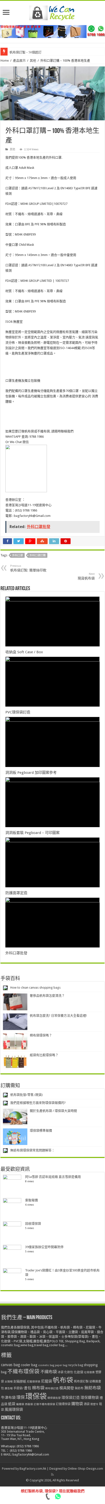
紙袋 (11, 1404)
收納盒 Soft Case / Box (24, 652)
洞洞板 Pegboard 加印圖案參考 (31, 772)
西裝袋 (29, 1404)
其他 (33, 60)
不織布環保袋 (23, 1371)
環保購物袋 (90, 1397)
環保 (20, 1397)
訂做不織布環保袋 (44, 1404)
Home (4, 60)
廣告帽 (9, 1388)
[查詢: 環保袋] (52, 31)
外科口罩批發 (16, 953)
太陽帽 (9, 1381)
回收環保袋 (33, 1223)
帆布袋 (63, 1380)
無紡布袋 (92, 1387)
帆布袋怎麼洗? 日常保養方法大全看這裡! (58, 1015)
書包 (27, 1388)
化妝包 (68, 1372)
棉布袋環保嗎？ (41, 1035)
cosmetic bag (46, 1365)
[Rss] (52, 1474)
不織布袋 (48, 1371)
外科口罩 (17, 555)
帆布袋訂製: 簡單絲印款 (28, 568)
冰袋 (60, 1372)
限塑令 (94, 1404)
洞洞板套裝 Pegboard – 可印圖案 (32, 833)
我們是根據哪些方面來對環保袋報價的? (38, 1103)
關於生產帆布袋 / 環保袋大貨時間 (53, 1111)
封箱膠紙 (19, 1381)
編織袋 (20, 1404)
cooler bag (29, 1365)
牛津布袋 (8, 1397)
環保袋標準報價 (41, 1130)
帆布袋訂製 (81, 1381)
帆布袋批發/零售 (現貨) (26, 1095)
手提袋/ (18, 1388)
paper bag (61, 1365)
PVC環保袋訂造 (17, 712)
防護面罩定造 (16, 893)
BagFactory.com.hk (33, 1468)
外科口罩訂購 (38, 555)
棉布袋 (38, 1387)
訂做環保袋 (63, 1404)
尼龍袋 (46, 1381)
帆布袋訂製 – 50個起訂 (26, 52)
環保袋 (36, 1396)
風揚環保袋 (14, 1409)
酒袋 (87, 1404)
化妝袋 (78, 1372)
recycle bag (75, 1365)
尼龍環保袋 (33, 1381)
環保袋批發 (54, 1398)
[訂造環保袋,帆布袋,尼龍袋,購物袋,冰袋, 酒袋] (52, 12)
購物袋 (77, 1403)
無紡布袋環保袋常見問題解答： (32, 1150)
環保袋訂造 (71, 1397)
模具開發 (66, 1388)
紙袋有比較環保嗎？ (44, 1055)
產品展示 (19, 60)
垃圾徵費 (89, 1372)
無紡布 (79, 1388)
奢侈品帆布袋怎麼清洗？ (47, 995)
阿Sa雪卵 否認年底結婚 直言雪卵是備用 (53, 1177)
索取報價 (31, 1200)
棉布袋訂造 (52, 1388)
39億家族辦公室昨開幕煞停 (44, 1247)
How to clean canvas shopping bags (35, 987)
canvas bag (10, 1364)
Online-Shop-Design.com (85, 1468)
